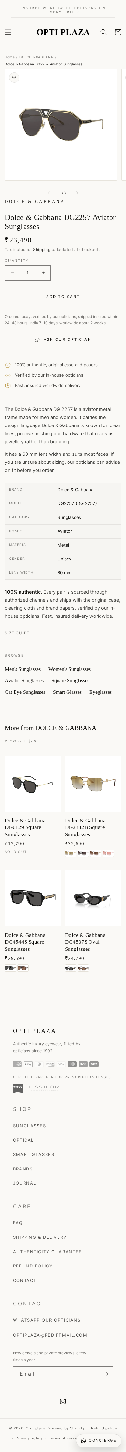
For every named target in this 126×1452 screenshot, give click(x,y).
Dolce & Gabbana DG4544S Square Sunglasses (25, 942)
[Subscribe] (106, 1373)
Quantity (17, 260)
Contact (25, 1280)
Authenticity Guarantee (47, 1251)
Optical (23, 1139)
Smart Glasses (67, 692)
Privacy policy (29, 1438)
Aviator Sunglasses (24, 680)
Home (10, 57)
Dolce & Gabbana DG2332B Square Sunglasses (85, 827)
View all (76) (21, 741)
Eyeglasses (100, 692)
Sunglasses (29, 1125)
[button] (8, 32)
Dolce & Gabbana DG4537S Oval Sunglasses (85, 942)
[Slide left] (49, 193)
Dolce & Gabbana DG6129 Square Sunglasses (25, 827)
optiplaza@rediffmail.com (50, 1335)
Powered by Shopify (66, 1428)
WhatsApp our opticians (46, 1320)
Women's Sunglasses (69, 669)
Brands (23, 1168)
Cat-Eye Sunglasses (25, 692)
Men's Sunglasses (23, 669)
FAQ (18, 1222)
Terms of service (64, 1438)
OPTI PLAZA (34, 1030)
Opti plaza (35, 1428)
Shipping (42, 249)
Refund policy (104, 1428)
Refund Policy (33, 1265)
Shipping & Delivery (40, 1237)
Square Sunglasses (70, 680)
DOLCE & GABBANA (36, 57)
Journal (24, 1183)
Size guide (17, 633)
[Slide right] (77, 193)
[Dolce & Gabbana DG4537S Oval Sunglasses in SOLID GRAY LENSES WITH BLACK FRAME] (70, 968)
